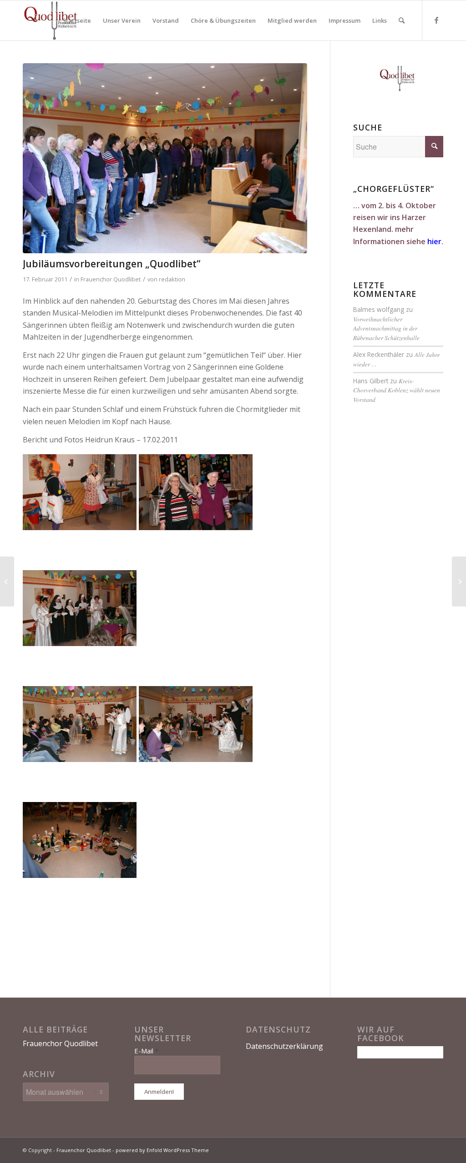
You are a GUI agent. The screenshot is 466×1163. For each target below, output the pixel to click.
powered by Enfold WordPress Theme (162, 1150)
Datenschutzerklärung (284, 1046)
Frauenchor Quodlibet (111, 279)
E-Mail (146, 1050)
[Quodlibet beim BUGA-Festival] (459, 581)
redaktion (172, 279)
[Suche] (401, 20)
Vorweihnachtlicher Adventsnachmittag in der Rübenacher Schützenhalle (386, 328)
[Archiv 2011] (7, 581)
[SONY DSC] (165, 158)
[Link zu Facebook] (436, 20)
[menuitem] (76, 20)
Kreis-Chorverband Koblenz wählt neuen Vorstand (396, 390)
